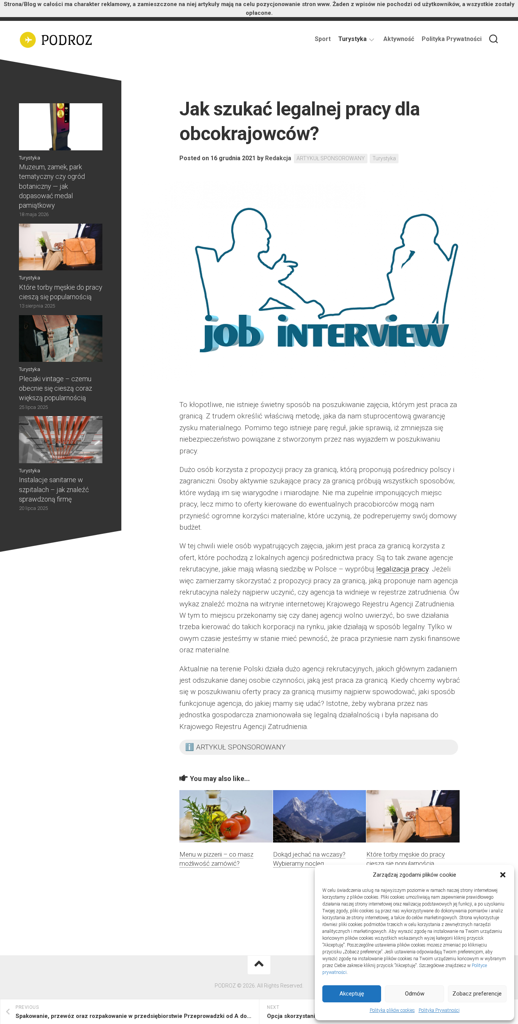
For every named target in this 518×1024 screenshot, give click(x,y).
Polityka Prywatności (439, 1010)
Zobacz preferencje (477, 993)
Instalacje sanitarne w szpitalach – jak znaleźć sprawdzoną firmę (54, 489)
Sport (323, 39)
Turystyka (352, 39)
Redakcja (278, 158)
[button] (503, 875)
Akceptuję (351, 993)
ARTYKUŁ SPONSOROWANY (331, 158)
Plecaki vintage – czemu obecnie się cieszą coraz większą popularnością (55, 388)
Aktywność (398, 39)
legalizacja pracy (402, 569)
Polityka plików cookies (392, 1010)
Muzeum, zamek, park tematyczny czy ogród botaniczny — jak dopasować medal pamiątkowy (52, 186)
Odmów (414, 993)
